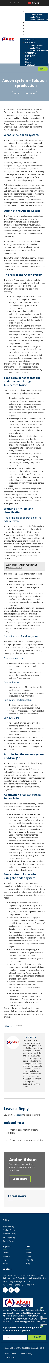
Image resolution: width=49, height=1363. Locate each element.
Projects (32, 25)
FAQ (29, 28)
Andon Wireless (37, 14)
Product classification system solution (22, 1131)
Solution (32, 22)
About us (32, 8)
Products (33, 11)
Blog (30, 31)
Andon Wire (35, 17)
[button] (34, 37)
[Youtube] (18, 3)
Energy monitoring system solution (27, 1140)
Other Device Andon (39, 19)
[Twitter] (14, 3)
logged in (19, 1115)
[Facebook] (10, 3)
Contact (32, 34)
